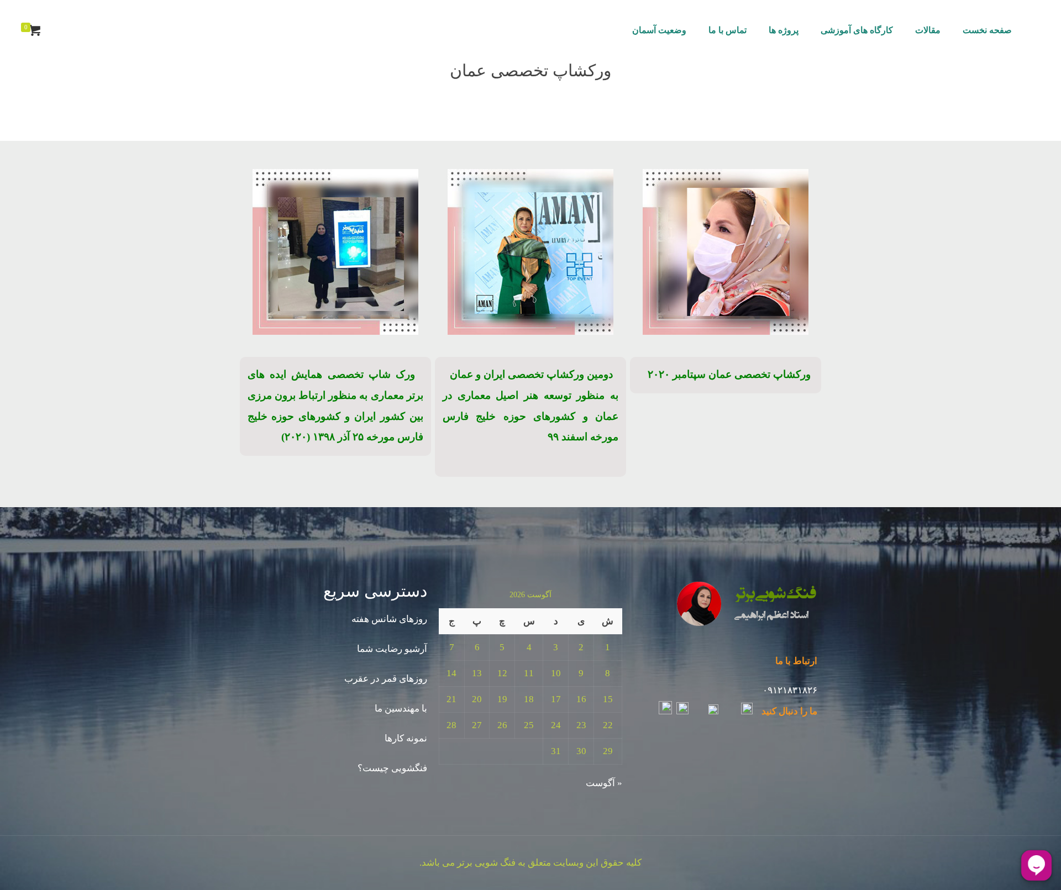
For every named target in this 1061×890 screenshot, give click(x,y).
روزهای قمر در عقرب (385, 678)
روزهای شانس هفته (389, 619)
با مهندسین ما (401, 708)
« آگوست (604, 783)
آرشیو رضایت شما (392, 649)
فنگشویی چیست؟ (392, 768)
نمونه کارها (406, 738)
